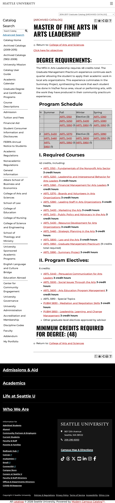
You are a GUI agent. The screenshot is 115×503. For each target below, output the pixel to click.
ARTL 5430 (50, 134)
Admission (10, 112)
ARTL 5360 (100, 116)
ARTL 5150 (66, 116)
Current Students (11, 437)
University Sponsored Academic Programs (10, 252)
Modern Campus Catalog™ (88, 501)
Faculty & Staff (10, 441)
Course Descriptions (11, 104)
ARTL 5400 (82, 121)
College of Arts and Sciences (15, 195)
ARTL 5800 (82, 138)
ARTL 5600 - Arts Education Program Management (74, 290)
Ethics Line (104, 495)
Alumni (6, 429)
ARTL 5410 (66, 138)
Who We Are (16, 409)
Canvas (6, 455)
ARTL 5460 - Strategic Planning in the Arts (69, 231)
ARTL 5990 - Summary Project (61, 252)
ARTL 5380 (100, 121)
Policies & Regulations (44, 495)
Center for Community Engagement (11, 287)
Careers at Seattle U (12, 474)
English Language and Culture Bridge (15, 268)
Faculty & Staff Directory (15, 478)
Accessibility (92, 495)
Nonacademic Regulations (12, 163)
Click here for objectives (48, 50)
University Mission (15, 64)
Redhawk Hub (10, 451)
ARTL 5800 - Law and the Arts (61, 239)
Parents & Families (12, 445)
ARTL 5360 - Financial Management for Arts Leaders (75, 185)
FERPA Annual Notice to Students (15, 144)
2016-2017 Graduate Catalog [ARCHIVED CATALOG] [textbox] (83, 14)
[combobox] (87, 14)
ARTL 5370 (66, 134)
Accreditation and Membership (15, 317)
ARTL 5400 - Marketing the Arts (62, 210)
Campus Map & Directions (77, 449)
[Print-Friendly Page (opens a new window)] (106, 20)
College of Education (10, 210)
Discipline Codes (14, 325)
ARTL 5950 (66, 125)
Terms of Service (77, 495)
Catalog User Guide (11, 72)
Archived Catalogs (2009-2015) (15, 47)
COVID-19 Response (12, 485)
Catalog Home (12, 40)
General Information (11, 172)
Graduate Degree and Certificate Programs (14, 93)
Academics (14, 383)
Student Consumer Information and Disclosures (15, 132)
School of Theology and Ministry (12, 236)
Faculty (8, 330)
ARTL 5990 (100, 134)
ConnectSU (8, 466)
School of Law (12, 203)
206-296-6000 (71, 439)
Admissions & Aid (20, 369)
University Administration (13, 308)
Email (5, 462)
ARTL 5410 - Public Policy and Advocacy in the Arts (74, 214)
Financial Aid (11, 123)
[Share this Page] (102, 20)
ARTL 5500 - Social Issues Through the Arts (69, 282)
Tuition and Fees (14, 117)
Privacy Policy (62, 495)
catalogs (19, 501)
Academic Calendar (10, 81)
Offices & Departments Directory (19, 482)
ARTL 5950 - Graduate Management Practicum (71, 243)
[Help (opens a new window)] (110, 20)
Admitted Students (12, 425)
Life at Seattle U (19, 396)
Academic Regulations (11, 153)
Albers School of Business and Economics (13, 184)
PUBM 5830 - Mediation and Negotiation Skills (71, 303)
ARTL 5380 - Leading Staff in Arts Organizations (72, 202)
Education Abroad (15, 277)
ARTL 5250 (66, 121)
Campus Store (10, 470)
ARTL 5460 (50, 138)
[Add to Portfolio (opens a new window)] (99, 20)
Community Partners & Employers (19, 433)
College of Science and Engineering (15, 225)
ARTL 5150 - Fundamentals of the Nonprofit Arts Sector (76, 168)
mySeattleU (8, 459)
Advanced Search (13, 35)
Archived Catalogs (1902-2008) (15, 57)
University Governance (11, 298)
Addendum (11, 336)
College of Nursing (15, 217)
